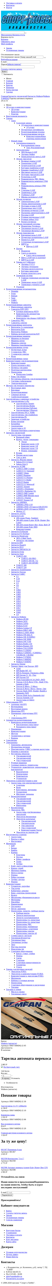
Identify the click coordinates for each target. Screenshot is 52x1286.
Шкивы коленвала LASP (32, 197)
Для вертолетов (28, 823)
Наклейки (15, 902)
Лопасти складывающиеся (27, 918)
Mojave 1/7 (20, 511)
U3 (17, 583)
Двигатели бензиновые (26, 817)
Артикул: (5, 1046)
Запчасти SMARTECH (21, 549)
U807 (18, 599)
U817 (18, 608)
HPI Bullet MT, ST (24, 671)
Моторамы (15, 900)
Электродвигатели (19, 383)
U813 (18, 603)
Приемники (16, 729)
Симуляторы (11, 740)
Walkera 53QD (22, 623)
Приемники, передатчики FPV (24, 713)
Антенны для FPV (19, 704)
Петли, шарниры (18, 909)
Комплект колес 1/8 (29, 446)
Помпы (19, 956)
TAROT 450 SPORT (29, 563)
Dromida (14, 291)
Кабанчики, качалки (20, 891)
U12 (18, 581)
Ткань (18, 861)
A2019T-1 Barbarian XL (26, 491)
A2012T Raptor (22, 482)
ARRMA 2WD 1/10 (24, 504)
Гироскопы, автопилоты (21, 745)
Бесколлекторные (18, 796)
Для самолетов (27, 826)
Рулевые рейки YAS (29, 219)
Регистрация (12, 59)
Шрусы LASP (32, 246)
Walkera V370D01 (23, 657)
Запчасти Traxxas (18, 572)
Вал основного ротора (10, 1124)
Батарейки (15, 424)
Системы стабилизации (21, 381)
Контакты (10, 5)
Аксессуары (16, 837)
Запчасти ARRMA (19, 502)
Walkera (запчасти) (9, 1043)
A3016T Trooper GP (24, 500)
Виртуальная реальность (16, 116)
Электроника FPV (19, 718)
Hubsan (14, 296)
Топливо (15, 987)
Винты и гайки (17, 839)
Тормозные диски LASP (31, 282)
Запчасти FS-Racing (19, 531)
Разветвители (22, 776)
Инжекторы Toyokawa (30, 226)
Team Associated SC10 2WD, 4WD (30, 680)
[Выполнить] (45, 57)
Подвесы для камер (19, 368)
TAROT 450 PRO (28, 558)
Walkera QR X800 (23, 639)
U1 (17, 576)
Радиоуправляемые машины (18, 336)
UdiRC (14, 300)
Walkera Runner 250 (24, 646)
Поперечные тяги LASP (31, 208)
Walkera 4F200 (22, 619)
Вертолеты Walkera (19, 332)
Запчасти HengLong (19, 536)
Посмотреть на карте (15, 1279)
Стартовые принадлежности (28, 962)
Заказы (9, 48)
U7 (17, 588)
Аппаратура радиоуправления (19, 720)
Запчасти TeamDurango (21, 570)
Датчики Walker (28, 154)
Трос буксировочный (35, 148)
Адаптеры (20, 785)
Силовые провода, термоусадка (24, 765)
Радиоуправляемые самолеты (18, 305)
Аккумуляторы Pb (19, 417)
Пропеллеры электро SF (26, 933)
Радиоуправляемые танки (17, 359)
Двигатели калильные (25, 819)
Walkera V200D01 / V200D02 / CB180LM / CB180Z (29, 654)
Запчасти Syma (17, 552)
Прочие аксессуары (24, 455)
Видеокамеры (17, 707)
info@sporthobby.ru (14, 1276)
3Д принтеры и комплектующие (35, 125)
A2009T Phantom (23, 475)
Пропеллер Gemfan (24, 374)
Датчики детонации (29, 267)
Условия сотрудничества (16, 1252)
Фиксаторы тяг (17, 949)
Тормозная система (24, 276)
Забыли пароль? (14, 64)
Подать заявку (12, 1254)
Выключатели (22, 772)
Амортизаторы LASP (30, 201)
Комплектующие (18, 112)
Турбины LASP (28, 195)
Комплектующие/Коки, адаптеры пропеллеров (36, 137)
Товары (9, 118)
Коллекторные (17, 808)
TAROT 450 (21, 556)
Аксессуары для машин (21, 435)
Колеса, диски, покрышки (27, 439)
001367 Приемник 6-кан (11, 1150)
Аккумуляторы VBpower (26, 410)
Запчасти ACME (18, 466)
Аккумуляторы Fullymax (26, 408)
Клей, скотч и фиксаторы (22, 866)
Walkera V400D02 (23, 659)
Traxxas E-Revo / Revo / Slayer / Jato (31, 689)
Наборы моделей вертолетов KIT (25, 334)
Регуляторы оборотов (20, 754)
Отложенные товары (15, 50)
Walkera (14, 302)
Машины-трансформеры (21, 345)
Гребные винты (23, 913)
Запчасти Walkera (35, 96)
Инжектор (25, 251)
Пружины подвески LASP (32, 210)
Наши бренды (12, 1257)
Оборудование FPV (14, 702)
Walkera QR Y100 (23, 641)
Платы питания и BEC (21, 365)
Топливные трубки (19, 942)
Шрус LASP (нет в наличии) (33, 258)
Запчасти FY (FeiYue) (20, 534)
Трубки (19, 864)
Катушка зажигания (29, 271)
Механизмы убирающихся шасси (25, 897)
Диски (24, 442)
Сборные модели (18, 394)
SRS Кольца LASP (29, 152)
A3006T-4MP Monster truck (27, 496)
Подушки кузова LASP (31, 206)
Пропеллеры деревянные (27, 927)
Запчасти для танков (25, 540)
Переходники (22, 774)
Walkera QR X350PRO (25, 637)
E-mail (3, 62)
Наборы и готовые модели (22, 980)
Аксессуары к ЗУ (18, 428)
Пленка (14, 875)
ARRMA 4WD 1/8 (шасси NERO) (30, 509)
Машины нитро (18, 341)
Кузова (19, 453)
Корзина (4, 39)
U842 (18, 612)
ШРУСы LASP (27, 260)
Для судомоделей (23, 760)
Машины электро (18, 343)
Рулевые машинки (19, 763)
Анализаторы (17, 426)
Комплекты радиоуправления (23, 722)
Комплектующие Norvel (31, 830)
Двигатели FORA (18, 971)
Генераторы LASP (29, 163)
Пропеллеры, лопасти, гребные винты (27, 911)
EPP (13, 846)
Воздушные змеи (18, 388)
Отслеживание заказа (10, 57)
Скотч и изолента (28, 253)
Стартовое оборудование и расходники (28, 985)
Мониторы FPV (18, 711)
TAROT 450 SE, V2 (29, 561)
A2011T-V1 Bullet (23, 480)
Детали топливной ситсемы (28, 224)
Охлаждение (21, 792)
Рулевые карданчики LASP (33, 217)
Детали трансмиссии (25, 233)
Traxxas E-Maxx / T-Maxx (26, 686)
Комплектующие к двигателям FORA (27, 976)
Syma (13, 293)
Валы (18, 787)
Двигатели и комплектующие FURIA (27, 974)
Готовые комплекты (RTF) (27, 311)
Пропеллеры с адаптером (27, 929)
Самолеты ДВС (17, 320)
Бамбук (14, 850)
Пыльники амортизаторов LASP (35, 213)
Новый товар (16, 141)
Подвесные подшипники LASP (34, 237)
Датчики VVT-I (28, 264)
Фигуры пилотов (18, 947)
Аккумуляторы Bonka (25, 406)
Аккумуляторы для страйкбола (24, 415)
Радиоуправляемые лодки (17, 347)
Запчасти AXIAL (18, 513)
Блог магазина (12, 1239)
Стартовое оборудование (22, 951)
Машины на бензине (20, 338)
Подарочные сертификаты (32, 130)
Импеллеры (21, 805)
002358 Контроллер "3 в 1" (12, 1159)
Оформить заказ (8, 42)
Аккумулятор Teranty (25, 403)
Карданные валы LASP (31, 235)
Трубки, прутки (18, 879)
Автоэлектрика (22, 150)
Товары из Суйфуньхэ (25, 262)
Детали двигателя (23, 159)
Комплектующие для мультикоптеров (22, 361)
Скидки (9, 92)
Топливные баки (18, 940)
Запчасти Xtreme (18, 664)
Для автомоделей (23, 758)
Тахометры (21, 965)
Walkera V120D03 (23, 650)
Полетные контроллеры (21, 370)
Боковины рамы (8, 1115)
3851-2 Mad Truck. (24, 538)
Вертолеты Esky (18, 329)
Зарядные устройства (20, 419)
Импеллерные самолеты (21, 307)
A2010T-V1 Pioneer (24, 478)
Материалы (11, 843)
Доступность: (7, 1048)
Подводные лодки (19, 350)
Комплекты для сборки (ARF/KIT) (31, 318)
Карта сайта (11, 1242)
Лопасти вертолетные (25, 915)
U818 (18, 610)
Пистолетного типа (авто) (27, 725)
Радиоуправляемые (19, 392)
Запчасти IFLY (17, 547)
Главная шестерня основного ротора (16, 1133)
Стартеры (20, 960)
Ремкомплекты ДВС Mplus (32, 179)
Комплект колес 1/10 (30, 444)
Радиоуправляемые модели (32, 134)
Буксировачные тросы (30, 145)
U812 (18, 601)
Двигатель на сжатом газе (27, 832)
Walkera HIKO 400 (24, 630)
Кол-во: (4, 1073)
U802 (18, 590)
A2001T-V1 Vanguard (25, 471)
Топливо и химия (13, 989)
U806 (18, 597)
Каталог (9, 83)
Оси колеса (16, 906)
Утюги (19, 967)
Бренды (9, 85)
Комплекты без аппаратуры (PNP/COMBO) (28, 315)
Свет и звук (21, 457)
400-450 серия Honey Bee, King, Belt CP (33, 525)
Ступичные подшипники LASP (35, 242)
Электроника (11, 742)
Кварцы (14, 738)
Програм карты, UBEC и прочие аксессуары (30, 749)
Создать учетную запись (11, 69)
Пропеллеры (16, 372)
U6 (17, 585)
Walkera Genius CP (24, 628)
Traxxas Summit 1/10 (24, 698)
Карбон (14, 852)
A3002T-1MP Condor (25, 493)
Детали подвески (23, 199)
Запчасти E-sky (17, 516)
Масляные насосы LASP (31, 172)
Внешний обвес (23, 437)
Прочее (19, 249)
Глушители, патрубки (20, 886)
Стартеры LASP (28, 190)
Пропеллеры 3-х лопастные (28, 920)
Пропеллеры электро (25, 931)
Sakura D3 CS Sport (24, 462)
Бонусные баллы (13, 1230)
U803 (18, 592)
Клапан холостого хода (31, 273)
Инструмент (16, 841)
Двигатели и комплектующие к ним (21, 781)
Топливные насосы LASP (32, 228)
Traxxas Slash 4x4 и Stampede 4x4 (30, 695)
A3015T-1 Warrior (23, 498)
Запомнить (8, 74)
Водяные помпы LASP (31, 161)
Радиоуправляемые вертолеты (19, 325)
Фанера (14, 882)
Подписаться (7, 1195)
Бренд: (4, 1041)
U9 (17, 615)
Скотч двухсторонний (35, 255)
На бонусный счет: (12, 1067)
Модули (14, 733)
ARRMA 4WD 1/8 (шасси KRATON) (32, 507)
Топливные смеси (19, 994)
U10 (18, 579)
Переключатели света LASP (33, 157)
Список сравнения (14, 1220)
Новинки (10, 87)
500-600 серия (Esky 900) (26, 527)
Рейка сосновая (17, 877)
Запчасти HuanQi (18, 545)
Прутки (19, 857)
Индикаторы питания (20, 747)
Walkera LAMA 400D (25, 632)
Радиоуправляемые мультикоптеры (21, 289)
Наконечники (17, 904)
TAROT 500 (21, 565)
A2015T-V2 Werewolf (25, 484)
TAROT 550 (21, 567)
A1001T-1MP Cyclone (25, 469)
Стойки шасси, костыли (21, 936)
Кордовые (15, 390)
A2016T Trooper (23, 487)
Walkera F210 (21, 626)
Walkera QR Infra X (24, 635)
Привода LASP (27, 240)
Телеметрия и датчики (20, 736)
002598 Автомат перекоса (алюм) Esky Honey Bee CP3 (24, 1168)
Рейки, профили (23, 859)
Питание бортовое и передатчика (25, 430)
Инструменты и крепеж (16, 835)
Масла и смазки (18, 992)
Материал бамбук (18, 870)
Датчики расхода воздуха (32, 269)
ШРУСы (25, 244)
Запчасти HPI (17, 543)
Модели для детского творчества (20, 386)
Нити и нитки (17, 873)
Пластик (14, 114)
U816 (18, 606)
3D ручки (15, 109)
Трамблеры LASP (28, 192)
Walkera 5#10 (21, 621)
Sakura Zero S (22, 464)
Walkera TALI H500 (24, 648)
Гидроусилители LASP (31, 166)
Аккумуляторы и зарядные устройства (22, 399)
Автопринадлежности (25, 143)
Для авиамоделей (23, 756)
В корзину (6, 1078)
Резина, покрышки (29, 451)
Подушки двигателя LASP (32, 174)
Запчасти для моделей (17, 96)
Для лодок (15, 888)
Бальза (14, 848)
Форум (9, 7)
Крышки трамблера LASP (32, 170)
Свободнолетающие (19, 397)
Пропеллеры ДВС (24, 924)
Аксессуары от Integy (25, 700)
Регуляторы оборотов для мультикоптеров (29, 379)
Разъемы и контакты (20, 751)
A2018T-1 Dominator (25, 489)
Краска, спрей (17, 868)
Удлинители (21, 778)
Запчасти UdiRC (18, 574)
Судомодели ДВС (18, 352)
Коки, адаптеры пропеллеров (23, 893)
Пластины (20, 855)
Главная (9, 81)
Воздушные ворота (19, 709)
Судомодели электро (20, 354)
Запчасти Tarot (17, 554)
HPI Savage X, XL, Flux (26, 675)
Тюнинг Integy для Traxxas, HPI (24, 666)
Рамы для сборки (18, 377)
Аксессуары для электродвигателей (26, 783)
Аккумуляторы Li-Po (20, 401)
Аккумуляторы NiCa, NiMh (23, 412)
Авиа (13, 121)
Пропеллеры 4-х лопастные (28, 922)
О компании (11, 1233)
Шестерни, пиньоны (25, 794)
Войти (4, 59)
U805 (18, 594)
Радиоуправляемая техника (33, 132)
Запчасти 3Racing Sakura (21, 460)
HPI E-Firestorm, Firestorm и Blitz (30, 673)
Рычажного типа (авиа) (26, 727)
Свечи (19, 958)
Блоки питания (17, 421)
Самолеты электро (19, 323)
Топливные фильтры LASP (33, 231)
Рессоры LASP (27, 215)
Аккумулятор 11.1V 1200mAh (14, 1106)
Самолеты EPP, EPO (20, 309)
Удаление (20, 287)
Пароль (4, 64)
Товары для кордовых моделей (19, 969)
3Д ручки (30, 127)
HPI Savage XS (22, 677)
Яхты (13, 356)
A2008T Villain (22, 473)
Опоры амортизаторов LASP (33, 204)
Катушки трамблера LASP (32, 168)
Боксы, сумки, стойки (25, 953)
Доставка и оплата (14, 3)
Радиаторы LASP (28, 177)
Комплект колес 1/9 (29, 448)
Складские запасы (24, 123)
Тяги (13, 945)
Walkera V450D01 (23, 662)
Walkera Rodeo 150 (24, 644)
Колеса (14, 895)
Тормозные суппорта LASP (33, 284)
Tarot (13, 298)
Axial (18, 668)
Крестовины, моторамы (26, 790)
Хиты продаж (12, 90)
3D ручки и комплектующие (18, 107)
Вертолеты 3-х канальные (22, 327)
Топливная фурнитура (20, 938)
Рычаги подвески (28, 222)
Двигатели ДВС (18, 810)
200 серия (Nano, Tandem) (27, 518)
